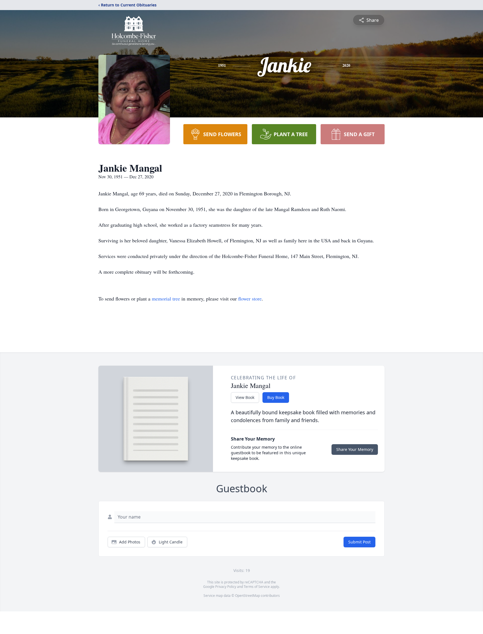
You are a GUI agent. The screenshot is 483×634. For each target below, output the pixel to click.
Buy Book (275, 397)
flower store (250, 298)
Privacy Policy (225, 586)
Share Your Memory (354, 449)
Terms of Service (257, 586)
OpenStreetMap (247, 595)
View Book (245, 397)
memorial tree (166, 298)
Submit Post (359, 542)
